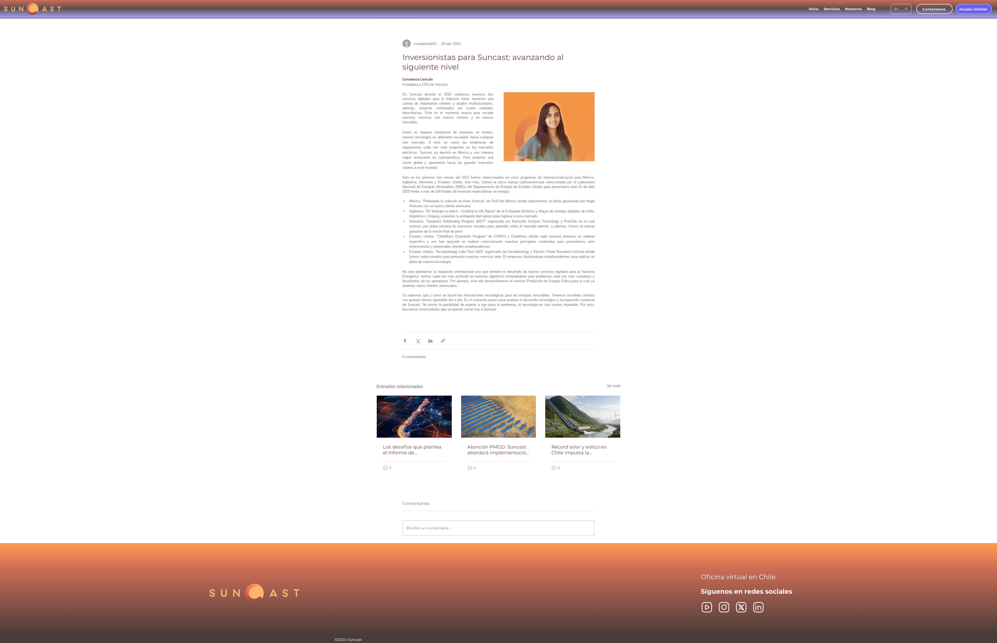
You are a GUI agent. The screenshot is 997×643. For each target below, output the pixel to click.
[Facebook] (724, 607)
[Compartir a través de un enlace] (443, 340)
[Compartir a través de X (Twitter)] (417, 340)
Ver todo (614, 386)
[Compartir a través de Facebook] (404, 340)
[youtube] (707, 607)
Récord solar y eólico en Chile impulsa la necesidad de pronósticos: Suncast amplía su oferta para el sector (581, 450)
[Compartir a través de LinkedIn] (430, 340)
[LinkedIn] (758, 607)
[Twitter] (741, 607)
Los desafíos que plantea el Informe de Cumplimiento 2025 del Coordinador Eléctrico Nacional (412, 450)
